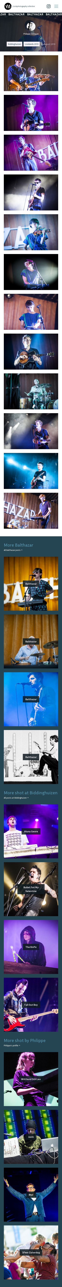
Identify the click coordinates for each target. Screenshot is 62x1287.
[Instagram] (49, 6)
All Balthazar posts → (13, 550)
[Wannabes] (8, 6)
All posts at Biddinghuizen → (16, 798)
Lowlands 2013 (31, 44)
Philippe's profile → (12, 1045)
